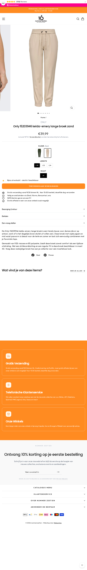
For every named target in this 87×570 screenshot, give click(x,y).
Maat (43, 171)
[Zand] (47, 153)
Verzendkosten (35, 137)
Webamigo (58, 523)
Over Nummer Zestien (43, 501)
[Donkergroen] (39, 153)
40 (43, 175)
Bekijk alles (76, 271)
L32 (43, 165)
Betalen (5, 216)
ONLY (44, 122)
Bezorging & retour (9, 209)
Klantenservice (43, 494)
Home (43, 117)
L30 (37, 165)
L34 (50, 165)
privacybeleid (62, 479)
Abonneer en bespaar (43, 507)
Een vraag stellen (9, 223)
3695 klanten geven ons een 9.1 (19, 198)
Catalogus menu (43, 488)
